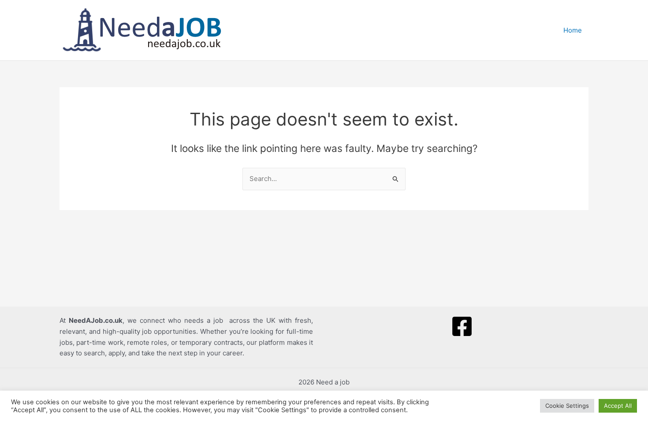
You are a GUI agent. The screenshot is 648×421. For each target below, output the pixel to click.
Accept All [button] (618, 405)
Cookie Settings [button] (567, 405)
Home (572, 30)
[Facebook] (462, 326)
